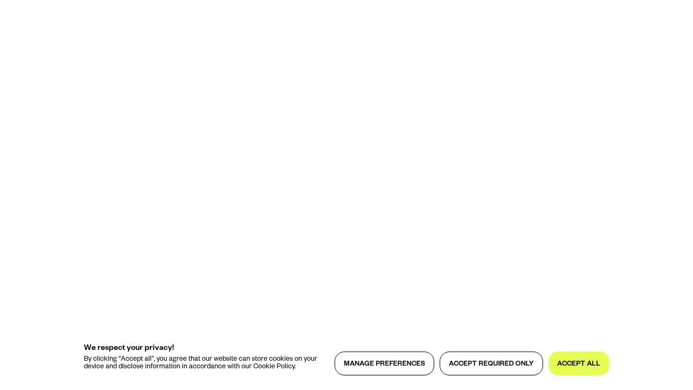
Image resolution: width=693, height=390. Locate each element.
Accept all (578, 364)
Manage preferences (384, 364)
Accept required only (491, 364)
